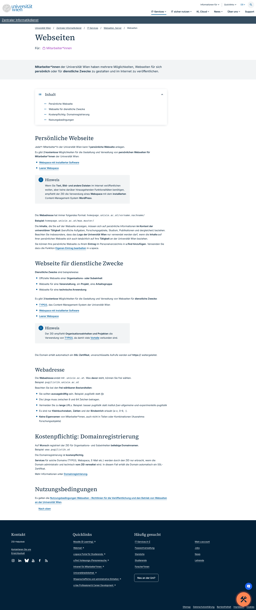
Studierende (141, 560)
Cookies (250, 607)
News (197, 554)
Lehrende (199, 560)
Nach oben (45, 508)
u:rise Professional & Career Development (93, 585)
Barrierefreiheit (224, 607)
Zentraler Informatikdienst (20, 20)
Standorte (139, 554)
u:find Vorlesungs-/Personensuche (90, 560)
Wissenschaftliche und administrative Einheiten (96, 579)
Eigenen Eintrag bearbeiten (70, 248)
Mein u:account (202, 541)
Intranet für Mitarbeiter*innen (87, 566)
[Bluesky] (26, 560)
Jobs (197, 548)
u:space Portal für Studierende (88, 554)
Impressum (238, 607)
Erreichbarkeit (18, 553)
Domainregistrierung (75, 473)
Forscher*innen (142, 566)
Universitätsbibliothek (84, 572)
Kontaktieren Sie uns (21, 549)
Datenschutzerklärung (204, 607)
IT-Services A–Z (142, 541)
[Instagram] (13, 560)
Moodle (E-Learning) (83, 541)
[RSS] (46, 560)
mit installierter (59, 162)
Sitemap (187, 607)
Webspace (49, 168)
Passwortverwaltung (145, 548)
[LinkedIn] (20, 560)
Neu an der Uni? (146, 577)
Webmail (77, 548)
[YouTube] (33, 560)
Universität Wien (43, 28)
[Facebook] (40, 560)
